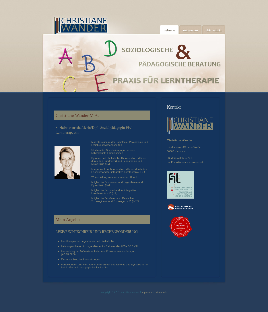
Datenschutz (161, 292)
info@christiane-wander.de (189, 162)
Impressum (147, 292)
